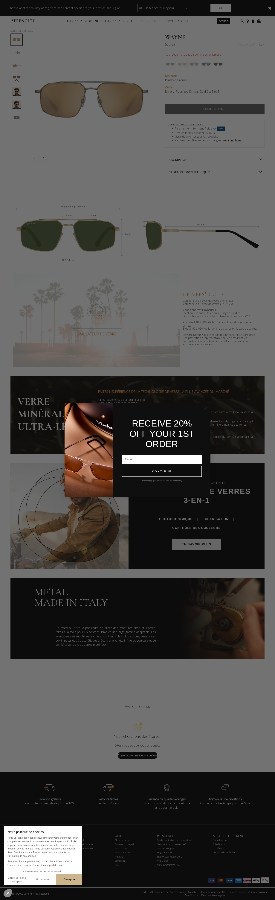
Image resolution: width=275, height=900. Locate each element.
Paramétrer (43, 879)
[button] (7, 893)
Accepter (69, 879)
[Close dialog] (205, 408)
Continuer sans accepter (17, 879)
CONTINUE (162, 471)
